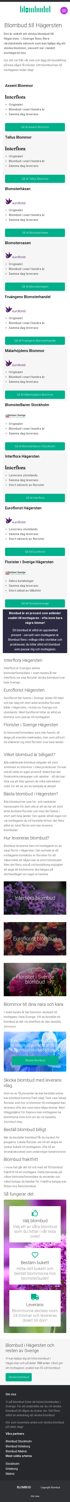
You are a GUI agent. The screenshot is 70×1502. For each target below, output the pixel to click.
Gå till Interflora (35, 497)
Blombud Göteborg (18, 1446)
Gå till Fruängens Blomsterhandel (35, 340)
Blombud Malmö (16, 1451)
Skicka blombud (35, 1060)
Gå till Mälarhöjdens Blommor (35, 394)
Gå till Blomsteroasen (35, 286)
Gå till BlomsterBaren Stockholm (35, 446)
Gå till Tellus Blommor (35, 178)
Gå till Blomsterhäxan (35, 232)
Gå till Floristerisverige (35, 603)
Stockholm (12, 1464)
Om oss (35, 1496)
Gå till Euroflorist (35, 551)
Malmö (10, 1474)
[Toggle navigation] (64, 10)
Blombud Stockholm (19, 1441)
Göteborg (12, 1469)
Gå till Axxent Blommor (35, 127)
